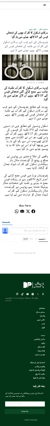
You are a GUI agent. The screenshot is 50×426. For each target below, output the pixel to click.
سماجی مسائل (43, 29)
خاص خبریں (32, 29)
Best (36, 239)
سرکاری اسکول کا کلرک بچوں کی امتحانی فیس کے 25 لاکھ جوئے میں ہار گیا (27, 35)
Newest (25, 239)
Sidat (36, 420)
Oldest (31, 239)
